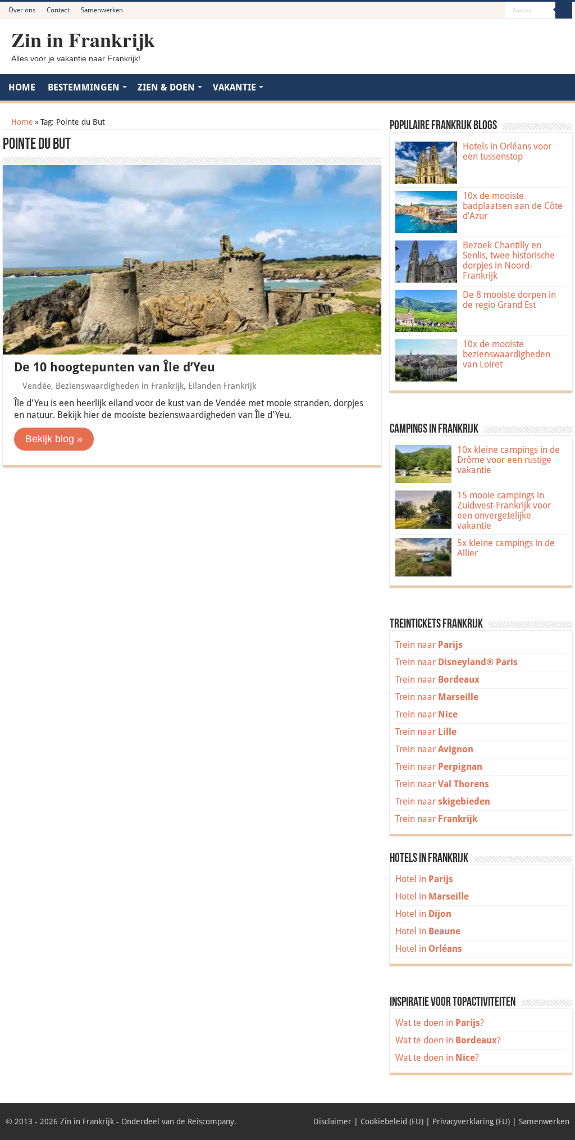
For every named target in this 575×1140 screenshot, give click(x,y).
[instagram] (496, 10)
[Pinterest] (475, 10)
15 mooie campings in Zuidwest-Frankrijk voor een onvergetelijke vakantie (504, 510)
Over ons (21, 10)
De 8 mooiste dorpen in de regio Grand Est (509, 299)
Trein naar (429, 644)
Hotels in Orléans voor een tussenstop (507, 151)
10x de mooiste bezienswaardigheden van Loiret (506, 354)
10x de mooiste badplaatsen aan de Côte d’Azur (513, 205)
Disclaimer (332, 1121)
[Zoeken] (563, 10)
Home (21, 121)
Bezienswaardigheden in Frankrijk (120, 386)
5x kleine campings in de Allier (506, 548)
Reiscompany (211, 1121)
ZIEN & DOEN (166, 87)
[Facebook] (464, 10)
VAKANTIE (234, 87)
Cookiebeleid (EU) (391, 1121)
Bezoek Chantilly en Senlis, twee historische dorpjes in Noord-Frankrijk (509, 260)
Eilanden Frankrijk (222, 386)
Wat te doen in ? (439, 1023)
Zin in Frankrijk (83, 39)
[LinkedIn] (486, 10)
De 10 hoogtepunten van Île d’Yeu (114, 367)
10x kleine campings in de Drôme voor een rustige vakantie (508, 459)
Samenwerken (102, 10)
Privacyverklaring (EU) (471, 1121)
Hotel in (424, 879)
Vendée (36, 386)
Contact (58, 10)
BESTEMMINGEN (84, 87)
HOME (21, 87)
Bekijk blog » (54, 438)
